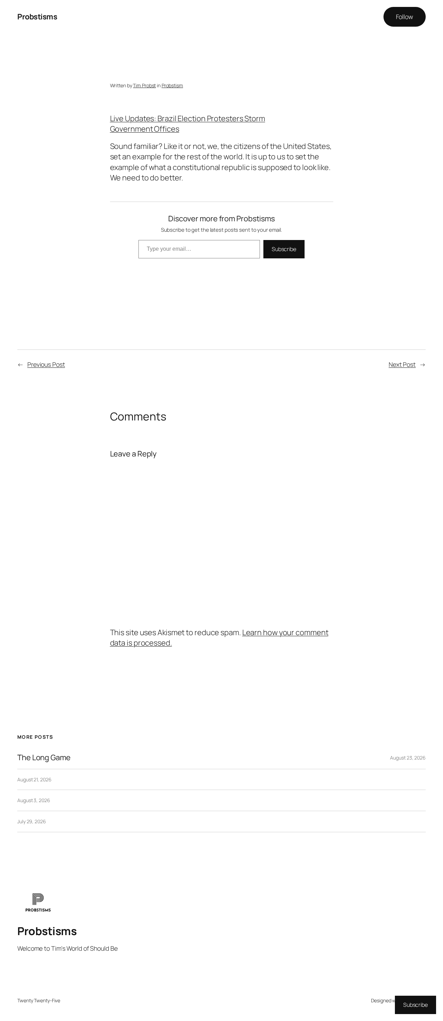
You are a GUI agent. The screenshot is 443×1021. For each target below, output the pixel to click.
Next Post (402, 364)
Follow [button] (404, 16)
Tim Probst (144, 85)
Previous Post (46, 364)
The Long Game (44, 757)
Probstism (172, 85)
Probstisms (37, 16)
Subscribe (284, 249)
